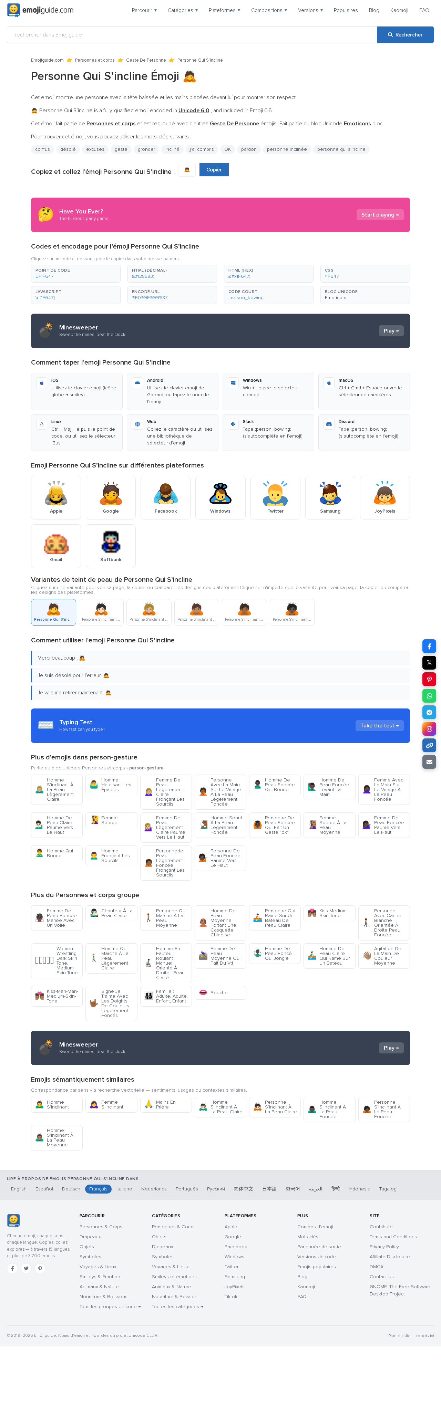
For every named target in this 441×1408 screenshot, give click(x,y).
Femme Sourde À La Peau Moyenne (327, 825)
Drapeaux (90, 1237)
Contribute (381, 1227)
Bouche (213, 992)
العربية (315, 1189)
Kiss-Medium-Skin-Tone (327, 913)
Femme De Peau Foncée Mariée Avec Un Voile (56, 918)
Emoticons (336, 298)
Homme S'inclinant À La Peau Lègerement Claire (54, 789)
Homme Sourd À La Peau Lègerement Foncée (220, 825)
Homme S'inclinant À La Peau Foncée (326, 1109)
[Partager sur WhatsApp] (429, 696)
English (19, 1189)
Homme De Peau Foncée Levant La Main (328, 787)
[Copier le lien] (429, 745)
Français (98, 1189)
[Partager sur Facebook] (429, 646)
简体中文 (243, 1189)
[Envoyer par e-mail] (429, 762)
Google (233, 1237)
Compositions (269, 10)
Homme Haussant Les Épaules (110, 784)
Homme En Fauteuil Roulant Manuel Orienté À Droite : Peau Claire (164, 963)
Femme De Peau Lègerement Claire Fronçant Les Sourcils (164, 792)
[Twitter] (26, 1268)
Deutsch (71, 1189)
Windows (234, 1257)
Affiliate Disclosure (390, 1257)
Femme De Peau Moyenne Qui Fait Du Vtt (219, 956)
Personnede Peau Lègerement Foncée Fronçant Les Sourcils (164, 863)
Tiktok (231, 1297)
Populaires (346, 10)
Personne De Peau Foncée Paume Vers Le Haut (219, 858)
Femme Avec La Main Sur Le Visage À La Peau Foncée (382, 789)
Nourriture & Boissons (103, 1297)
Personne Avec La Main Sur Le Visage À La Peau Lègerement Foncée (219, 792)
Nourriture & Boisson (174, 1297)
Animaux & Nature (99, 1287)
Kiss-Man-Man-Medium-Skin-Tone (56, 996)
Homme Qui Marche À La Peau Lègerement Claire (109, 958)
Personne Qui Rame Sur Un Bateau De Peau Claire (274, 918)
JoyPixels (235, 1287)
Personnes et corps (95, 60)
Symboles (90, 1257)
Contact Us (382, 1277)
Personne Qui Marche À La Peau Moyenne (165, 918)
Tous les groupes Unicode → (110, 1307)
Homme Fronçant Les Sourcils (109, 855)
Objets (87, 1247)
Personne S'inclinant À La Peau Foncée (381, 1109)
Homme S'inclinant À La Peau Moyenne (54, 1137)
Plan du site (399, 1335)
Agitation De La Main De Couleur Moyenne (381, 956)
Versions (310, 10)
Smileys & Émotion (100, 1277)
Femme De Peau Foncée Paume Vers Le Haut (383, 825)
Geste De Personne (146, 60)
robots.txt (425, 1335)
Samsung (235, 1277)
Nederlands (154, 1189)
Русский (216, 1189)
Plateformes (224, 10)
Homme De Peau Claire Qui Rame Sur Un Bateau (328, 956)
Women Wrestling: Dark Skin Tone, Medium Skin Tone (56, 961)
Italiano (124, 1189)
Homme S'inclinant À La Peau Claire (220, 1107)
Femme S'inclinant (106, 1104)
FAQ (424, 10)
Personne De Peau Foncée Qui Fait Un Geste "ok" (274, 825)
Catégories (183, 10)
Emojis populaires (316, 1267)
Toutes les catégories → (177, 1307)
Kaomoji (399, 10)
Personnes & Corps (101, 1227)
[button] (76, 274)
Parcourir (144, 10)
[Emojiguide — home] (40, 10)
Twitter (231, 1267)
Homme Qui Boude (54, 853)
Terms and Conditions (393, 1237)
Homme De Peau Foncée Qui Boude (274, 784)
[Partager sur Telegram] (429, 712)
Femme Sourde (103, 820)
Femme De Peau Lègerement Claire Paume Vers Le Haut (164, 827)
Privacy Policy (384, 1247)
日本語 (269, 1189)
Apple (231, 1227)
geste (121, 149)
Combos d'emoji (315, 1227)
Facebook (236, 1247)
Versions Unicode (316, 1257)
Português (187, 1189)
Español (44, 1189)
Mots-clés (307, 1237)
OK (227, 149)
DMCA (376, 1267)
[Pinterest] (39, 1268)
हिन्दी (335, 1189)
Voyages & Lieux (98, 1267)
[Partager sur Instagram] (429, 729)
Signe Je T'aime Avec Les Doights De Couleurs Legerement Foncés (109, 1003)
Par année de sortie (319, 1247)
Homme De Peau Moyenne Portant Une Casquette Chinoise (217, 923)
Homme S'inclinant (52, 1104)
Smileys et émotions (174, 1277)
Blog (374, 10)
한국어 (293, 1189)
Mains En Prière (160, 1104)
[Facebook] (12, 1268)
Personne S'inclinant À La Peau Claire (275, 1107)
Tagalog (388, 1189)
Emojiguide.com (47, 60)
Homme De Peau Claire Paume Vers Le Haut (54, 825)
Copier (214, 170)
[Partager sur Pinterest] (429, 679)
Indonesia (359, 1189)
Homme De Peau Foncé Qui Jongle (272, 953)
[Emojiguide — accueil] (13, 1221)
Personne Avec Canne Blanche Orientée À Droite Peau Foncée (381, 923)
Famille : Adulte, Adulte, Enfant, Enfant (166, 996)
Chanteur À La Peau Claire (111, 913)
